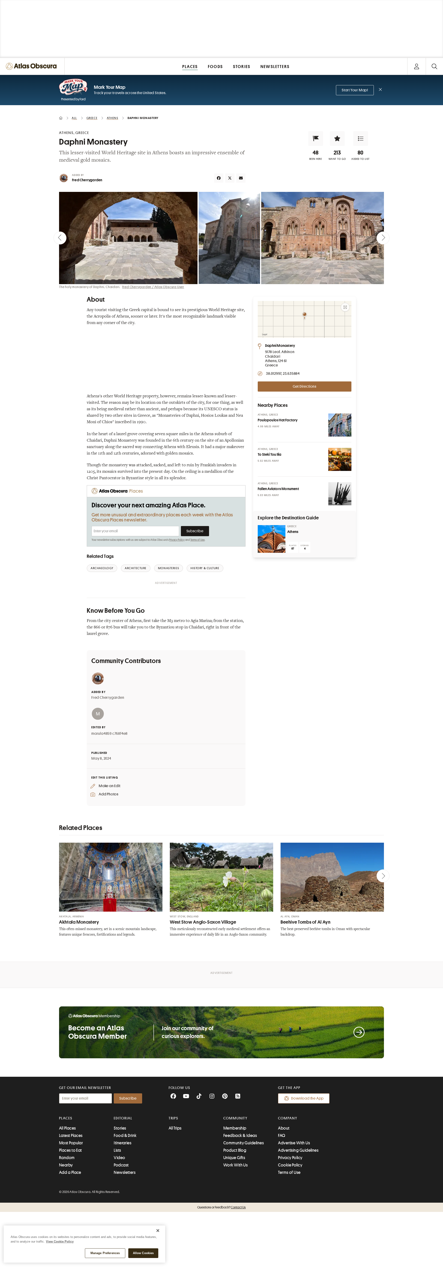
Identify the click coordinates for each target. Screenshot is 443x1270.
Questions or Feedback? (221, 1207)
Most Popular (71, 1143)
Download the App (307, 1098)
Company (287, 1118)
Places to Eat (70, 1150)
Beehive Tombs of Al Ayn (306, 922)
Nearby (66, 1165)
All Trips (175, 1128)
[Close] (158, 1230)
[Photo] (339, 425)
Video (119, 1158)
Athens (292, 532)
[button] (315, 138)
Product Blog (234, 1150)
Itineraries (122, 1143)
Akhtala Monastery (79, 922)
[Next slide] (383, 238)
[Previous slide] (60, 238)
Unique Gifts (234, 1158)
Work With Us (235, 1165)
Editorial (123, 1118)
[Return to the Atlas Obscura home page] (32, 66)
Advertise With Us (294, 1143)
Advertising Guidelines (298, 1150)
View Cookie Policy (60, 1241)
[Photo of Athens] (271, 539)
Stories (120, 1128)
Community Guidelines (243, 1143)
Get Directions (304, 386)
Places (65, 1118)
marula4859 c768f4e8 (109, 733)
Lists (117, 1150)
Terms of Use (197, 539)
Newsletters (124, 1172)
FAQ (281, 1135)
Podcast (121, 1165)
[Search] (434, 66)
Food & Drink (125, 1135)
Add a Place (70, 1172)
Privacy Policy (177, 539)
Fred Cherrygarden (87, 180)
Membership (234, 1128)
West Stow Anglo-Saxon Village (203, 922)
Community (235, 1118)
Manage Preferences (105, 1253)
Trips (174, 1118)
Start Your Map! (355, 90)
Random (67, 1158)
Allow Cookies (143, 1253)
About (283, 1128)
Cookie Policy (290, 1165)
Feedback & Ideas (240, 1135)
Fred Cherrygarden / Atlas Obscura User (153, 287)
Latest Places (71, 1135)
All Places (67, 1128)
